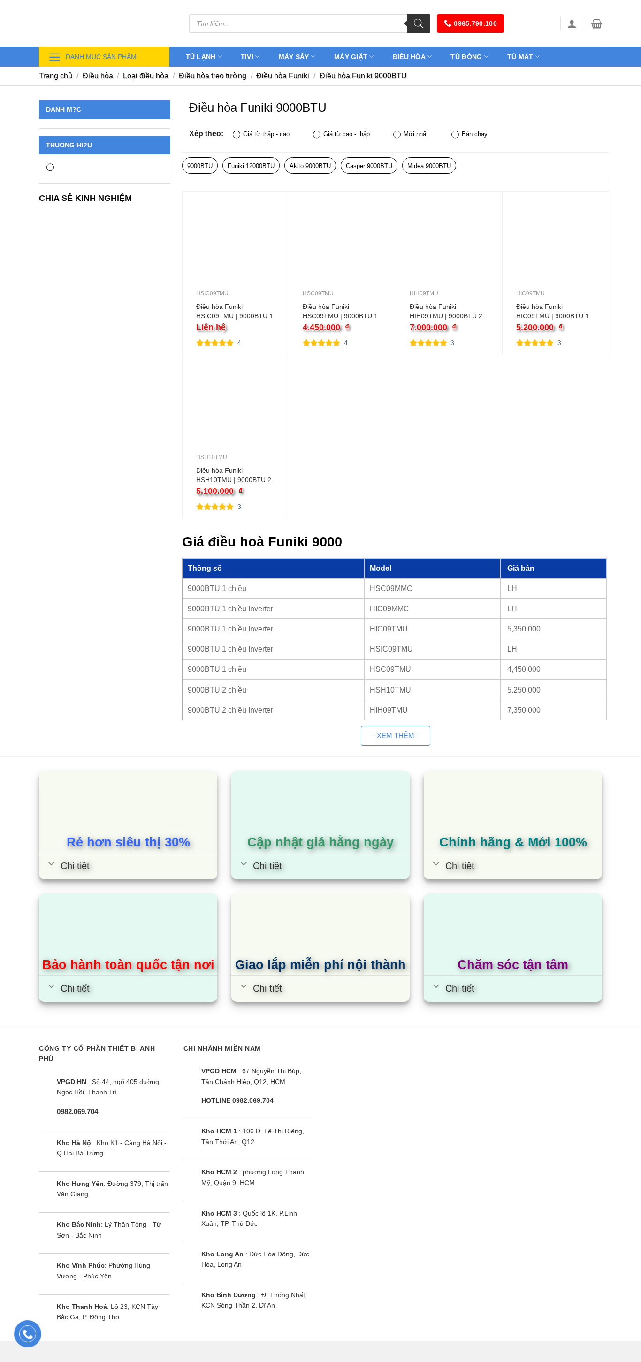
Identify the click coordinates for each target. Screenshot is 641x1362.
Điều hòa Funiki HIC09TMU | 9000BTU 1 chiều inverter (552, 312)
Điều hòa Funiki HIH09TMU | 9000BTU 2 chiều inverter (446, 312)
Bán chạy (475, 134)
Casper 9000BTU (369, 165)
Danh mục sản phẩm (101, 57)
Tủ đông (466, 57)
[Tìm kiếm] (418, 23)
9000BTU (200, 165)
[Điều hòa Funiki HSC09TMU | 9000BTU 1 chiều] (342, 246)
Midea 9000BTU (429, 165)
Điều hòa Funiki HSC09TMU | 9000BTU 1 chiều (340, 312)
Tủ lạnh (201, 57)
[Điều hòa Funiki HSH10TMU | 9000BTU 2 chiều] (236, 410)
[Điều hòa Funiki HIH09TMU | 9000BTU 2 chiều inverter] (449, 246)
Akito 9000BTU (310, 165)
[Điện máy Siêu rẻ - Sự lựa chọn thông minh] (107, 23)
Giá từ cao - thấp (346, 134)
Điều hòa (409, 57)
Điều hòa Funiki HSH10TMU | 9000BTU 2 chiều (233, 476)
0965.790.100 (475, 23)
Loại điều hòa (145, 76)
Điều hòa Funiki (282, 76)
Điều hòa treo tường (212, 76)
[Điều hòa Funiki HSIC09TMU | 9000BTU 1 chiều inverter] (236, 246)
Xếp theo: (206, 133)
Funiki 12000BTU (251, 165)
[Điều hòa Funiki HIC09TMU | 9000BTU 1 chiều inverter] (556, 246)
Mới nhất (416, 134)
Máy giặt (350, 57)
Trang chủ (55, 76)
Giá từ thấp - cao (266, 134)
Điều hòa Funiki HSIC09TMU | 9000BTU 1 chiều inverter (234, 312)
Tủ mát (520, 57)
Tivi (247, 57)
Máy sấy (294, 57)
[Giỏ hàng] (596, 23)
